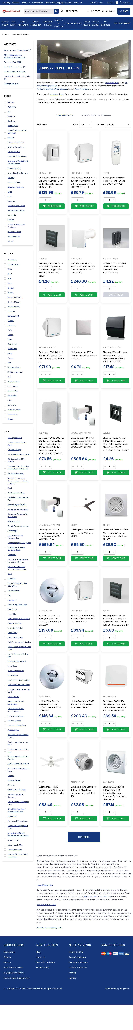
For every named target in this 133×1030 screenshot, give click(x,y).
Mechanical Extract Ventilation (16, 702)
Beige (10, 269)
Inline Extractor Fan (16, 670)
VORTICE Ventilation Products (16, 225)
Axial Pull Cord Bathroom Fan (18, 498)
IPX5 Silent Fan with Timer (19, 685)
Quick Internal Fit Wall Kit (18, 764)
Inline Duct (12, 666)
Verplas (11, 220)
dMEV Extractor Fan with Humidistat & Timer (18, 560)
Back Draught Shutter (17, 505)
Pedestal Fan (13, 730)
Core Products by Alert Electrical (17, 131)
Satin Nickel (13, 391)
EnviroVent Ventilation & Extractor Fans (18, 162)
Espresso (12, 325)
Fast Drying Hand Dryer (17, 604)
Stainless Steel (14, 409)
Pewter (11, 358)
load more (84, 837)
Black (10, 274)
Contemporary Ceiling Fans (19, 543)
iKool (10, 196)
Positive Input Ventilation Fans (18, 750)
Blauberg (11, 121)
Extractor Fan (13, 590)
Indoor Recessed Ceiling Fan (18, 655)
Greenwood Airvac (16, 187)
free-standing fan (15, 628)
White (10, 419)
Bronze (11, 288)
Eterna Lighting (14, 168)
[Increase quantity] (50, 200)
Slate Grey (12, 405)
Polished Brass (14, 367)
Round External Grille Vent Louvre (19, 769)
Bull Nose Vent (14, 521)
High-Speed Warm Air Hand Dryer (19, 648)
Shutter (11, 785)
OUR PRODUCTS (65, 115)
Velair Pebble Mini (15, 845)
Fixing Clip (12, 614)
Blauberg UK (13, 125)
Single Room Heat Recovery (15, 795)
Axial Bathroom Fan (16, 493)
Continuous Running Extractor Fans (16, 548)
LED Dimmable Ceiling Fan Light (19, 690)
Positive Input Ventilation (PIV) (18, 743)
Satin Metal (13, 386)
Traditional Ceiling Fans (17, 821)
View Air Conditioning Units (50, 927)
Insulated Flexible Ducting (18, 680)
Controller (12, 554)
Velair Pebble (13, 840)
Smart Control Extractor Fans (18, 803)
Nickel (10, 353)
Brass (10, 283)
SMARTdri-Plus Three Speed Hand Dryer (17, 810)
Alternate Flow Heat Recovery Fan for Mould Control (18, 481)
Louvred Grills (13, 696)
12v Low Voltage (14, 449)
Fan (9, 595)
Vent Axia (12, 215)
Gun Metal (12, 344)
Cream (11, 320)
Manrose (11, 201)
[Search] (56, 11)
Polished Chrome (15, 372)
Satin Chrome (14, 381)
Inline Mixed (13, 675)
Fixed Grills (12, 609)
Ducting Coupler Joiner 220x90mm (17, 584)
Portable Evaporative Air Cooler (18, 735)
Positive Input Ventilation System (18, 757)
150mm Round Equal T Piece (17, 443)
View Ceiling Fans (45, 884)
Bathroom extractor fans (95, 896)
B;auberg (11, 116)
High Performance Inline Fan (19, 642)
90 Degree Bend (15, 437)
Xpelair (11, 241)
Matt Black (12, 349)
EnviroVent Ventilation (17, 156)
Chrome (11, 311)
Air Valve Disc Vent (16, 473)
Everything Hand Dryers (18, 173)
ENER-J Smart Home (16, 147)
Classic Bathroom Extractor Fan (15, 536)
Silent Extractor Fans (17, 790)
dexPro (11, 137)
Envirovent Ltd (14, 151)
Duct (10, 574)
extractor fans (112, 82)
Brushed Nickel (14, 302)
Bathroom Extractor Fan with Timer (18, 515)
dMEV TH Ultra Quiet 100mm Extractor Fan (17, 567)
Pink (9, 363)
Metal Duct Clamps (16, 716)
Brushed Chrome (15, 297)
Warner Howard (14, 232)
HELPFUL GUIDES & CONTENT (96, 115)
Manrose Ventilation (16, 206)
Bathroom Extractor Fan (18, 509)
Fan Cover (12, 600)
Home (5, 34)
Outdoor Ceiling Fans (17, 725)
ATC (9, 111)
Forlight (11, 177)
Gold (10, 330)
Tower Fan (12, 816)
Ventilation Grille (15, 849)
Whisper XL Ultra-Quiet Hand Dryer (18, 855)
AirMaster (12, 107)
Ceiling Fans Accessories (18, 526)
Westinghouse (14, 236)
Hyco (10, 191)
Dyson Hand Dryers (16, 142)
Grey (10, 339)
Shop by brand (122, 23)
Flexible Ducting (14, 623)
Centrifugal (12, 531)
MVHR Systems (14, 720)
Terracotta (12, 414)
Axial (10, 488)
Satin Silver (12, 395)
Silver (10, 400)
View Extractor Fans (46, 904)
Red (9, 377)
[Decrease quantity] (41, 200)
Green (10, 334)
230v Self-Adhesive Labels (19, 454)
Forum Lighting (14, 182)
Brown (10, 292)
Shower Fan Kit (14, 780)
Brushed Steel (14, 306)
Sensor (11, 776)
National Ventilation (16, 210)
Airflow (11, 102)
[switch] (118, 2)
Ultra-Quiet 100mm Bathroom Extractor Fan (18, 834)
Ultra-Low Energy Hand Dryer (18, 826)
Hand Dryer (12, 632)
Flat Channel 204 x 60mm (19, 618)
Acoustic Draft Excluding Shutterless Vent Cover (18, 467)
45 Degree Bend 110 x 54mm (17, 460)
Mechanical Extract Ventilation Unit (16, 709)
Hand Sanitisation (15, 637)
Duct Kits (12, 578)
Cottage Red (13, 316)
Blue (9, 278)
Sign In (112, 11)
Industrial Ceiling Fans (17, 661)
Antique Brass (13, 264)
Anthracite (12, 260)
